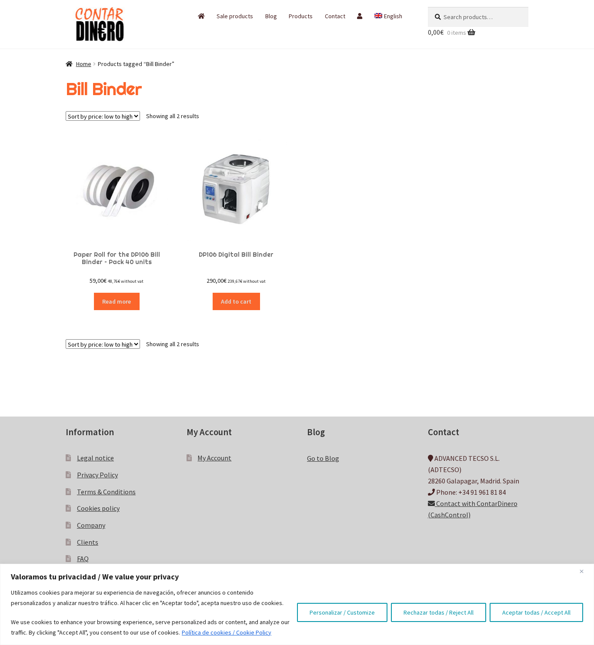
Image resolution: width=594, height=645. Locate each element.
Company (91, 525)
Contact (335, 16)
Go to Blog (323, 458)
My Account (214, 457)
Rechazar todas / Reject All (439, 612)
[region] (297, 604)
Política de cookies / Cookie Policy (226, 632)
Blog (271, 16)
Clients (87, 542)
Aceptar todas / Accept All (536, 612)
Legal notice (95, 457)
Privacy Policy (97, 474)
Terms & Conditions (106, 491)
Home (83, 64)
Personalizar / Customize (342, 612)
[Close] (585, 571)
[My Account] (360, 16)
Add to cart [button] (236, 301)
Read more (116, 301)
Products (301, 16)
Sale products (235, 16)
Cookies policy (98, 508)
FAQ (83, 558)
